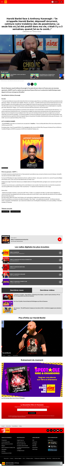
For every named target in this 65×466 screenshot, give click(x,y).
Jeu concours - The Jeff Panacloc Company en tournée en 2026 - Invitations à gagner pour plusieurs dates (37, 308)
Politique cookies (29, 458)
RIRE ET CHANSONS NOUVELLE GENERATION (21, 259)
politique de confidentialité (22, 416)
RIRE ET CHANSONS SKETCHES (17, 266)
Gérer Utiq (49, 458)
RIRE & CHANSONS (14, 252)
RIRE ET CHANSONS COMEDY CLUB (18, 281)
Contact (11, 458)
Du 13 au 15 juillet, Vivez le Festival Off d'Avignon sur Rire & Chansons (30, 301)
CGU (24, 458)
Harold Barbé (6, 353)
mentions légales (14, 416)
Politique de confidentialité (40, 458)
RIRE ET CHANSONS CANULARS (17, 274)
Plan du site (6, 458)
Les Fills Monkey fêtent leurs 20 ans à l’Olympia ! (13, 398)
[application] (32, 52)
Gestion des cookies (56, 458)
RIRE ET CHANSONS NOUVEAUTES (19, 239)
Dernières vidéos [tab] (47, 290)
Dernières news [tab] (16, 290)
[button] (32, 52)
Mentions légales (18, 458)
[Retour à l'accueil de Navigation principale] (5, 2)
